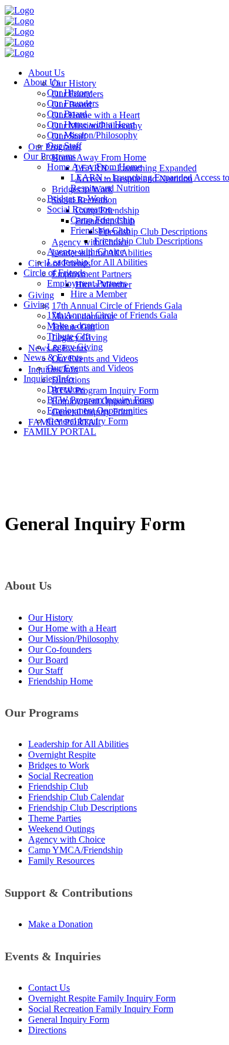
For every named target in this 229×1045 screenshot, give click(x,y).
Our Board (48, 660)
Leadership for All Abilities (78, 744)
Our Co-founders (60, 649)
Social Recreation (60, 776)
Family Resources (61, 861)
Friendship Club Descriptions (82, 808)
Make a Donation (60, 924)
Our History (50, 618)
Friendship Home (60, 681)
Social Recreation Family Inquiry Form (100, 1009)
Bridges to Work (58, 765)
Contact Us (49, 988)
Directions (47, 1030)
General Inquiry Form (68, 1019)
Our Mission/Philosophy (73, 639)
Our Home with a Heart (72, 628)
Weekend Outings (61, 829)
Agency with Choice (66, 839)
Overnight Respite (62, 755)
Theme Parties (54, 818)
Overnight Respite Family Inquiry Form (102, 998)
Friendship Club (58, 786)
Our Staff (45, 670)
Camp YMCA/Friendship (75, 850)
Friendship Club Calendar (76, 797)
